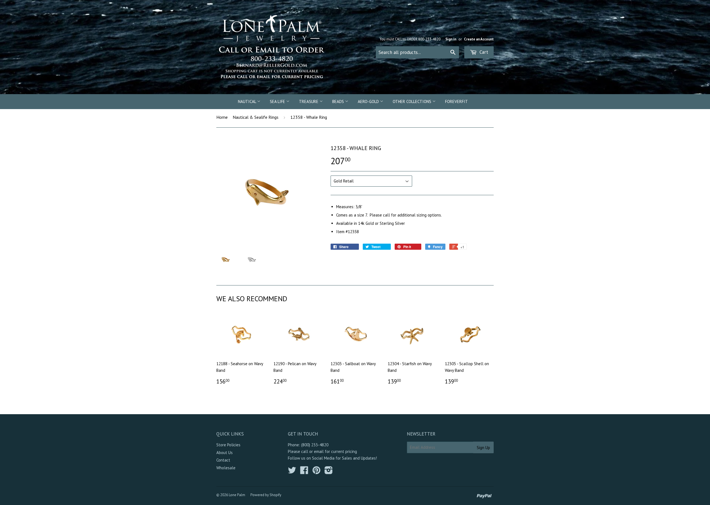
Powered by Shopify (265, 495)
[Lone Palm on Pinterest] (316, 472)
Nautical (247, 101)
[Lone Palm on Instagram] (328, 472)
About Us (224, 452)
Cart (483, 52)
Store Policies (228, 444)
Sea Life (278, 101)
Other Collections (412, 101)
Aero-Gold (369, 101)
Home (222, 117)
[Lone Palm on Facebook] (304, 472)
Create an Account (479, 39)
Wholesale (225, 467)
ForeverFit (456, 101)
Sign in (450, 39)
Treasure (309, 101)
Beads (338, 101)
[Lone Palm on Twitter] (292, 472)
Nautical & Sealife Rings (255, 117)
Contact (223, 460)
